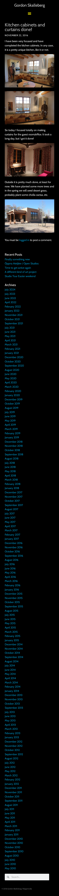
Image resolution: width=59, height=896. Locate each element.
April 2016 (10, 576)
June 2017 (10, 517)
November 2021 (13, 315)
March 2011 (11, 826)
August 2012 (11, 758)
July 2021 (10, 327)
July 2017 (10, 513)
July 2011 (9, 809)
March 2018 (11, 479)
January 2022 (12, 310)
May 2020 (10, 378)
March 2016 (11, 581)
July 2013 (10, 712)
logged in (24, 240)
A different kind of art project (20, 271)
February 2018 (12, 484)
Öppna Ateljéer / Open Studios (22, 263)
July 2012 (10, 762)
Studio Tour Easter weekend (20, 276)
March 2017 (11, 530)
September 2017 (14, 505)
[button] (29, 13)
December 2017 (13, 492)
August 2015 (11, 610)
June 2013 (10, 716)
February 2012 (12, 779)
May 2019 (10, 420)
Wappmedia (27, 889)
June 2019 (10, 416)
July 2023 (10, 293)
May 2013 (10, 720)
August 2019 (11, 407)
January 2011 (11, 834)
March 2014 (11, 682)
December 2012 (13, 741)
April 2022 (10, 302)
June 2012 (10, 767)
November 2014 (14, 648)
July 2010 (10, 860)
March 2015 (11, 631)
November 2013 (14, 699)
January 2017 (12, 538)
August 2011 (11, 805)
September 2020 (14, 365)
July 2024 (10, 289)
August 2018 (12, 458)
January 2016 (12, 589)
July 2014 (10, 665)
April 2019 (10, 424)
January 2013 (12, 737)
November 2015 (14, 598)
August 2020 (12, 370)
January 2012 (12, 783)
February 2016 (12, 585)
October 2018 (12, 450)
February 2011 (12, 830)
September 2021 (14, 323)
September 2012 (14, 754)
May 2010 (10, 868)
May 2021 (10, 336)
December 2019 (13, 399)
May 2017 (10, 522)
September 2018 (14, 454)
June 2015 (10, 619)
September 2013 (14, 707)
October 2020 (13, 361)
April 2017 (10, 526)
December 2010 (14, 838)
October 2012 (12, 750)
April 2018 (10, 475)
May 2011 (10, 817)
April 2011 (10, 821)
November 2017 (13, 496)
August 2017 (11, 509)
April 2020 (11, 382)
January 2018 (12, 488)
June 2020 (10, 374)
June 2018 (10, 467)
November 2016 (14, 547)
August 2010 (12, 855)
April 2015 (10, 627)
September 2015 (14, 606)
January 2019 (12, 437)
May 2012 (10, 771)
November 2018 (14, 445)
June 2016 (10, 568)
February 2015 (12, 636)
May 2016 (10, 572)
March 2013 (11, 728)
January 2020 (12, 395)
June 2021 (10, 331)
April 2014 (10, 678)
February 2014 (12, 686)
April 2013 (10, 724)
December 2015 (13, 593)
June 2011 (10, 813)
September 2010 (14, 851)
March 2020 (12, 386)
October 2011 (12, 796)
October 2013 (12, 703)
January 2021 (12, 353)
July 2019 (10, 412)
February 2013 (12, 733)
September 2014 (14, 657)
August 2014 (11, 661)
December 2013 (13, 695)
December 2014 (13, 644)
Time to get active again (18, 267)
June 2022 (10, 298)
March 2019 (11, 429)
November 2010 (14, 843)
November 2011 (13, 792)
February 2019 (12, 433)
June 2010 (10, 864)
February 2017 (12, 534)
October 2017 (12, 500)
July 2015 (10, 614)
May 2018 (10, 471)
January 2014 (12, 691)
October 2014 (12, 652)
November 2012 (13, 745)
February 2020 (13, 391)
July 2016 (10, 564)
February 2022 (13, 306)
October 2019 (12, 403)
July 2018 (10, 462)
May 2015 (10, 623)
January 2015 (12, 640)
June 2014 (10, 669)
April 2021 (10, 340)
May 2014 (10, 674)
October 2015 (12, 602)
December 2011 (13, 788)
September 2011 (13, 800)
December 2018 (14, 441)
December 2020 (14, 357)
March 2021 (11, 344)
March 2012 (11, 775)
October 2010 (12, 847)
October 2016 (12, 551)
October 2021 (12, 319)
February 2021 (12, 348)
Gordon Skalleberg (29, 5)
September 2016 (14, 555)
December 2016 (13, 543)
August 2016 (11, 559)
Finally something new (17, 259)
